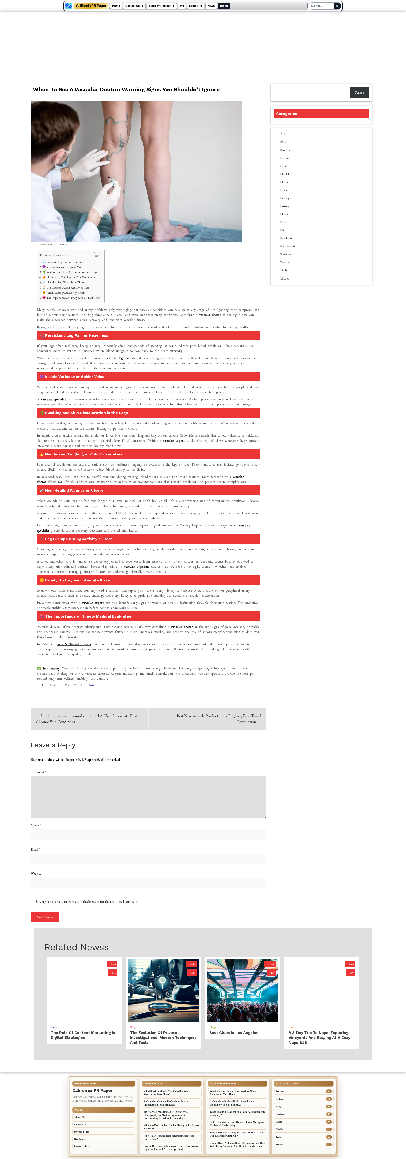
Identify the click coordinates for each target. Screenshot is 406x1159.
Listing (193, 5)
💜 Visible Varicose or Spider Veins (62, 267)
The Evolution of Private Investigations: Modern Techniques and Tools (163, 1037)
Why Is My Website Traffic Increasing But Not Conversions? (169, 1137)
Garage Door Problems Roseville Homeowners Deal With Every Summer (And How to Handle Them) (237, 1144)
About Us (79, 1117)
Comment (38, 772)
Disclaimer (80, 1139)
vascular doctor (210, 314)
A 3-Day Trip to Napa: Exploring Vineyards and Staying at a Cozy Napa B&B (319, 1037)
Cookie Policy (81, 1146)
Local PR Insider (160, 5)
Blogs (224, 5)
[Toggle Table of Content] (95, 255)
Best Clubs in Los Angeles (233, 1032)
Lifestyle (286, 198)
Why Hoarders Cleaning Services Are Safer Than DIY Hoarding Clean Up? (236, 1134)
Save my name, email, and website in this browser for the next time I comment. (87, 901)
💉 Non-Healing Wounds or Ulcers (63, 282)
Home (116, 5)
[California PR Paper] (69, 6)
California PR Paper (91, 6)
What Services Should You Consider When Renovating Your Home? (167, 1092)
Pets (283, 222)
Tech (283, 270)
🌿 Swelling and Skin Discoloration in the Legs (69, 272)
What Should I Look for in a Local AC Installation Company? (237, 1113)
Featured (286, 158)
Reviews (285, 254)
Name (36, 825)
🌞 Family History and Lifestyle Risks (64, 292)
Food (283, 166)
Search (359, 92)
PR (182, 5)
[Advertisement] (203, 43)
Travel (284, 278)
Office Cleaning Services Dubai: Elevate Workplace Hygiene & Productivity (237, 1123)
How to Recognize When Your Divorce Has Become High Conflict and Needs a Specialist (171, 1147)
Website (36, 873)
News (211, 5)
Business (285, 150)
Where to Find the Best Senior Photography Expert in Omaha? (171, 1127)
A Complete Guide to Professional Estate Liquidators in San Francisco (166, 1103)
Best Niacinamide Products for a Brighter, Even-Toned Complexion (219, 718)
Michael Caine (48, 685)
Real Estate (288, 246)
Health (285, 174)
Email (35, 849)
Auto (283, 134)
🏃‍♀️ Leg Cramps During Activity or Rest (65, 287)
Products (286, 238)
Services (285, 262)
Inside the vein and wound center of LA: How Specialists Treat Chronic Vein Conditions (86, 718)
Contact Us (132, 5)
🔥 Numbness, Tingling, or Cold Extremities (68, 277)
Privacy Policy (81, 1131)
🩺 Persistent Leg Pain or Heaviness (63, 262)
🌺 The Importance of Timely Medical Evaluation (71, 298)
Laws (283, 190)
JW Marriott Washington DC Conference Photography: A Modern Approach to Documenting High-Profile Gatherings (166, 1115)
